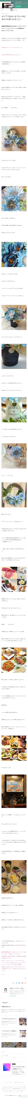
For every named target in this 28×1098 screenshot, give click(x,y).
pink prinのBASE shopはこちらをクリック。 (11, 54)
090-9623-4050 (18, 945)
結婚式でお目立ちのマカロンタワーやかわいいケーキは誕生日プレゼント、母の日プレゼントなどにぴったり (13, 968)
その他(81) (3, 974)
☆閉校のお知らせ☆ (6, 1006)
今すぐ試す (18, 6)
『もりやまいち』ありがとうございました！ (11, 1018)
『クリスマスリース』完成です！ (9, 1031)
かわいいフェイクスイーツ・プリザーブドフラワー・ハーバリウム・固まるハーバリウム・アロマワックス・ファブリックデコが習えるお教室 (13, 962)
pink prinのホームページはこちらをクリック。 (12, 47)
